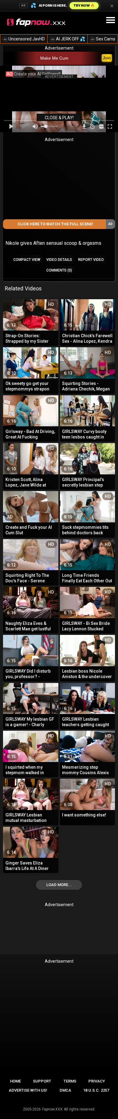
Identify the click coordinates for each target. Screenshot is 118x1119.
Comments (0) (59, 270)
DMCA (65, 1090)
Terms (70, 1081)
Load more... (59, 884)
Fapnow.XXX (52, 1109)
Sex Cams (103, 38)
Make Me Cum (54, 58)
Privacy (96, 1081)
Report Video (91, 260)
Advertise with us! (28, 1090)
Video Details (59, 260)
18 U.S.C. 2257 (96, 1090)
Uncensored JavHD (24, 38)
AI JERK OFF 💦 (68, 38)
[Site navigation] (110, 20)
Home (15, 1081)
